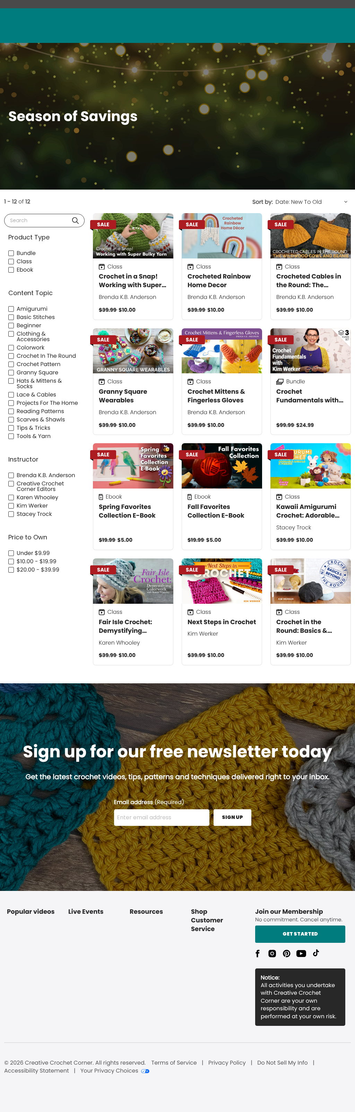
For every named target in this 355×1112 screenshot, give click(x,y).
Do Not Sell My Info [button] (282, 1063)
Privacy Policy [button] (227, 1063)
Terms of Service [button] (174, 1063)
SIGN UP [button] (232, 817)
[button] (75, 221)
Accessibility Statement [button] (36, 1071)
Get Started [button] (300, 933)
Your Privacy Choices (109, 1071)
